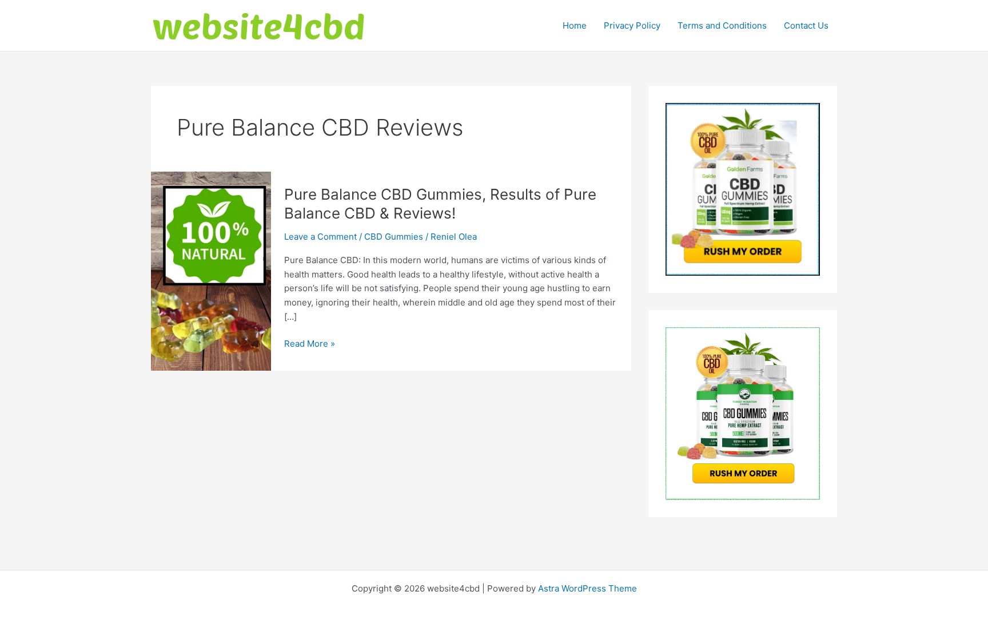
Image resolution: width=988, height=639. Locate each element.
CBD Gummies (393, 236)
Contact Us (806, 25)
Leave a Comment (320, 236)
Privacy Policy (632, 25)
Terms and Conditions (722, 25)
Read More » (309, 344)
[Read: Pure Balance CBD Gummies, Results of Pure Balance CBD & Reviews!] (211, 270)
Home (575, 25)
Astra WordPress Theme (587, 588)
